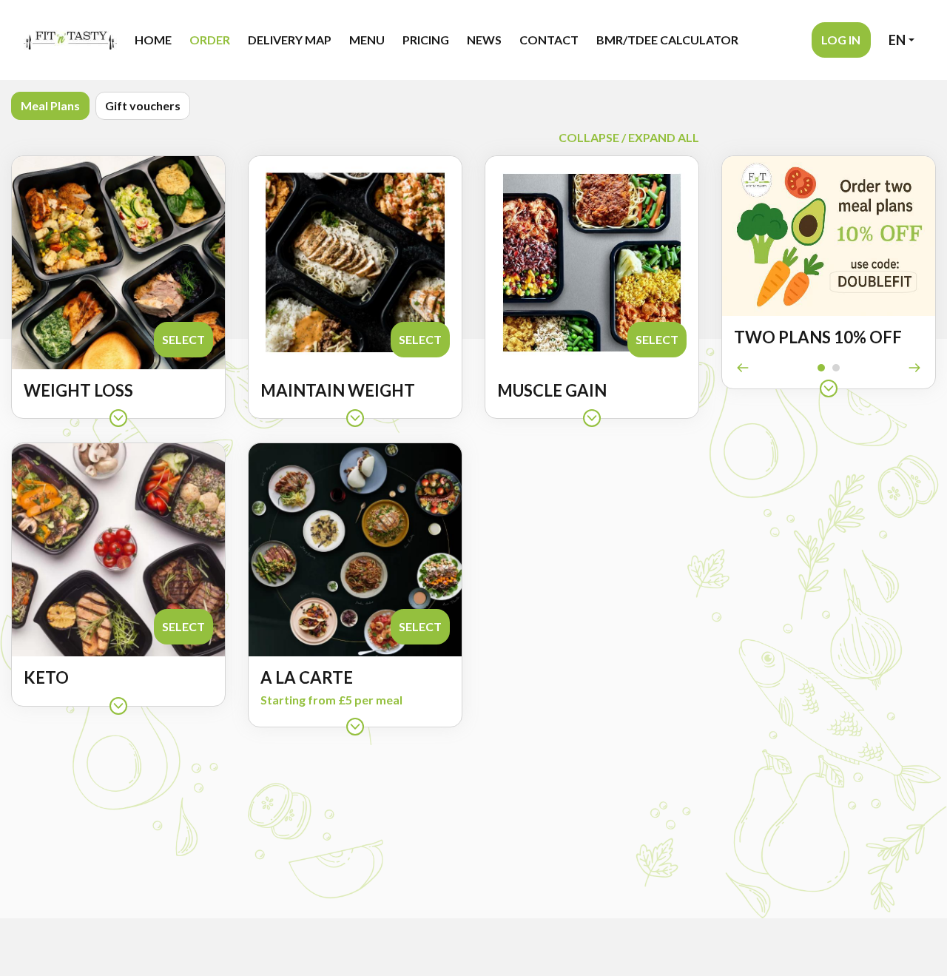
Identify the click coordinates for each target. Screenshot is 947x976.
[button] (841, 40)
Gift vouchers (143, 105)
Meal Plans (50, 105)
